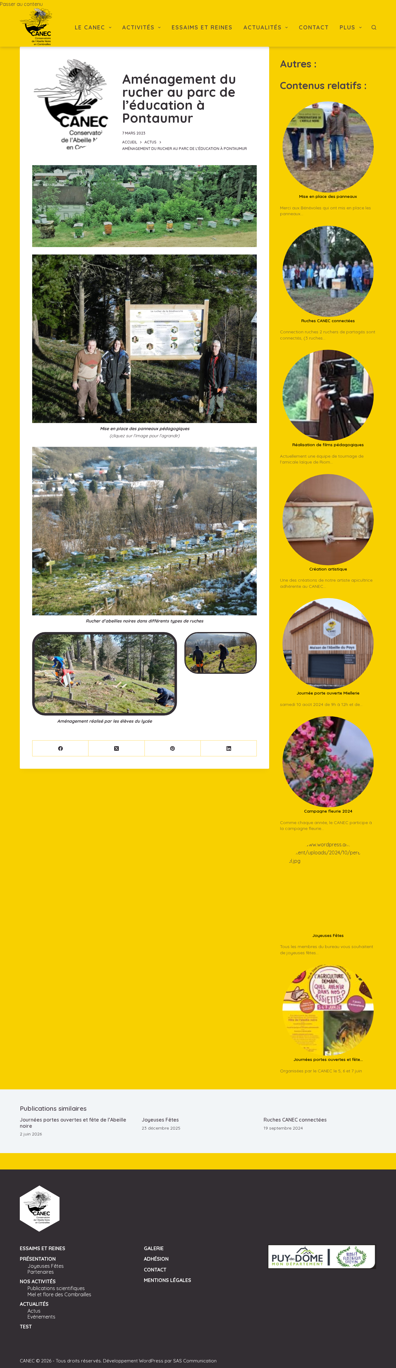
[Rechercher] (374, 27)
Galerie (154, 1248)
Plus (347, 27)
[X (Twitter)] (116, 748)
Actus (34, 1311)
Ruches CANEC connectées (295, 1120)
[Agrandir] (249, 262)
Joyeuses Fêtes (160, 1120)
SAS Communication (195, 1361)
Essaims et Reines (202, 27)
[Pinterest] (173, 748)
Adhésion (156, 1259)
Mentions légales (167, 1280)
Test (26, 1326)
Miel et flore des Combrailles (59, 1294)
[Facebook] (60, 748)
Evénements (41, 1317)
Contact (314, 27)
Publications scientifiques (56, 1288)
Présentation (38, 1259)
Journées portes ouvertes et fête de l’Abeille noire (73, 1123)
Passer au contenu (21, 4)
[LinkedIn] (229, 748)
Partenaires (41, 1272)
